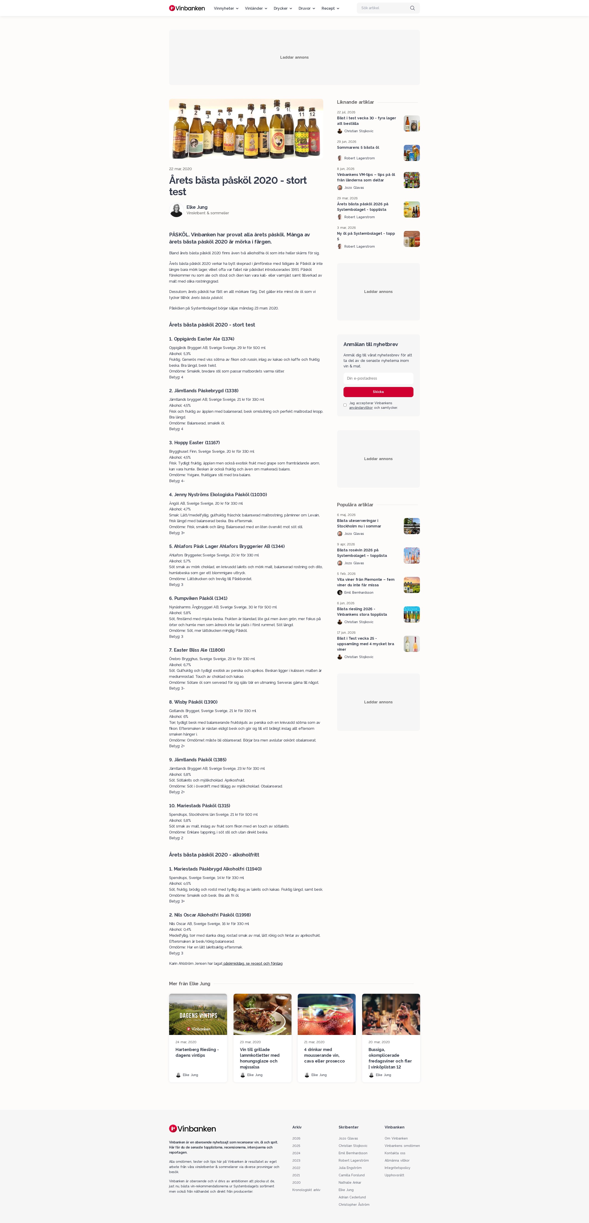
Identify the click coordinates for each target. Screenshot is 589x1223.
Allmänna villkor (397, 1160)
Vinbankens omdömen (402, 1146)
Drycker (281, 8)
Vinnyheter (224, 8)
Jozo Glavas (348, 1138)
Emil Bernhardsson (353, 1153)
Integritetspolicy (397, 1168)
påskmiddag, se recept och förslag (252, 963)
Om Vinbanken (396, 1138)
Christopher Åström (354, 1204)
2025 (296, 1146)
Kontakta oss (395, 1153)
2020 (296, 1182)
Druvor (305, 8)
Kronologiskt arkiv (306, 1190)
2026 (296, 1138)
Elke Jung (346, 1190)
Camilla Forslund (352, 1175)
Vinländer (254, 8)
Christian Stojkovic (353, 1146)
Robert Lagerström (354, 1160)
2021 (296, 1175)
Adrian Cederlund (352, 1197)
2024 (296, 1153)
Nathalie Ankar (350, 1182)
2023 (296, 1160)
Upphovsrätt (394, 1175)
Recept (328, 8)
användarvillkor (361, 408)
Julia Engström (350, 1168)
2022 (296, 1168)
